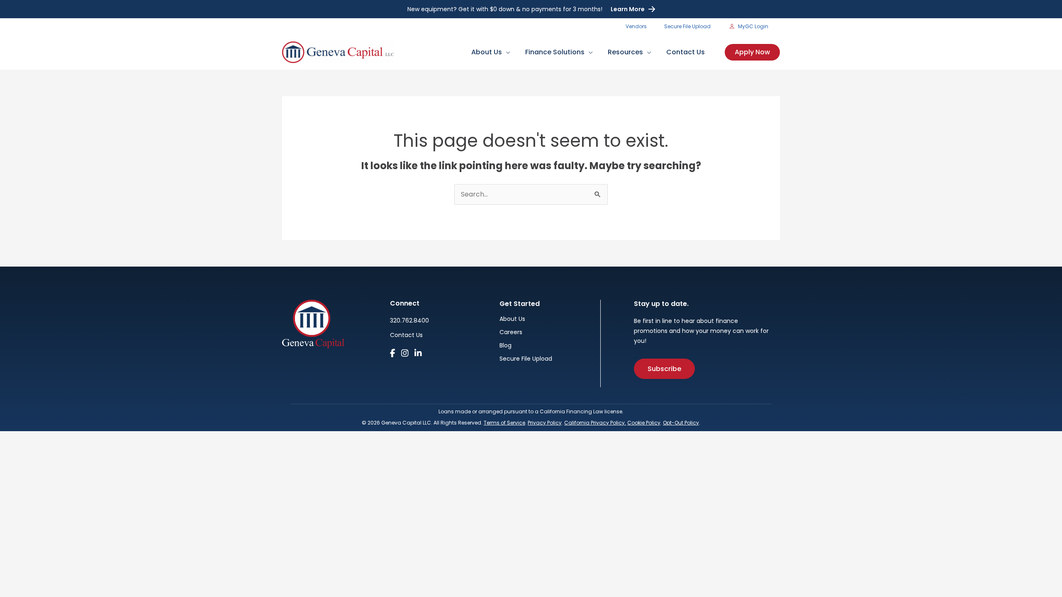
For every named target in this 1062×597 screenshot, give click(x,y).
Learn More (628, 9)
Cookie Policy (643, 422)
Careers (510, 332)
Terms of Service (504, 422)
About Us (512, 319)
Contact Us (406, 335)
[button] (506, 52)
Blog (505, 345)
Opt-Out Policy (681, 422)
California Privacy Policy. (595, 422)
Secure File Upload (525, 359)
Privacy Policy (545, 422)
